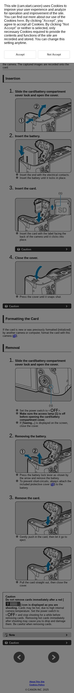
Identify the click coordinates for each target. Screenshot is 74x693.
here (20, 20)
